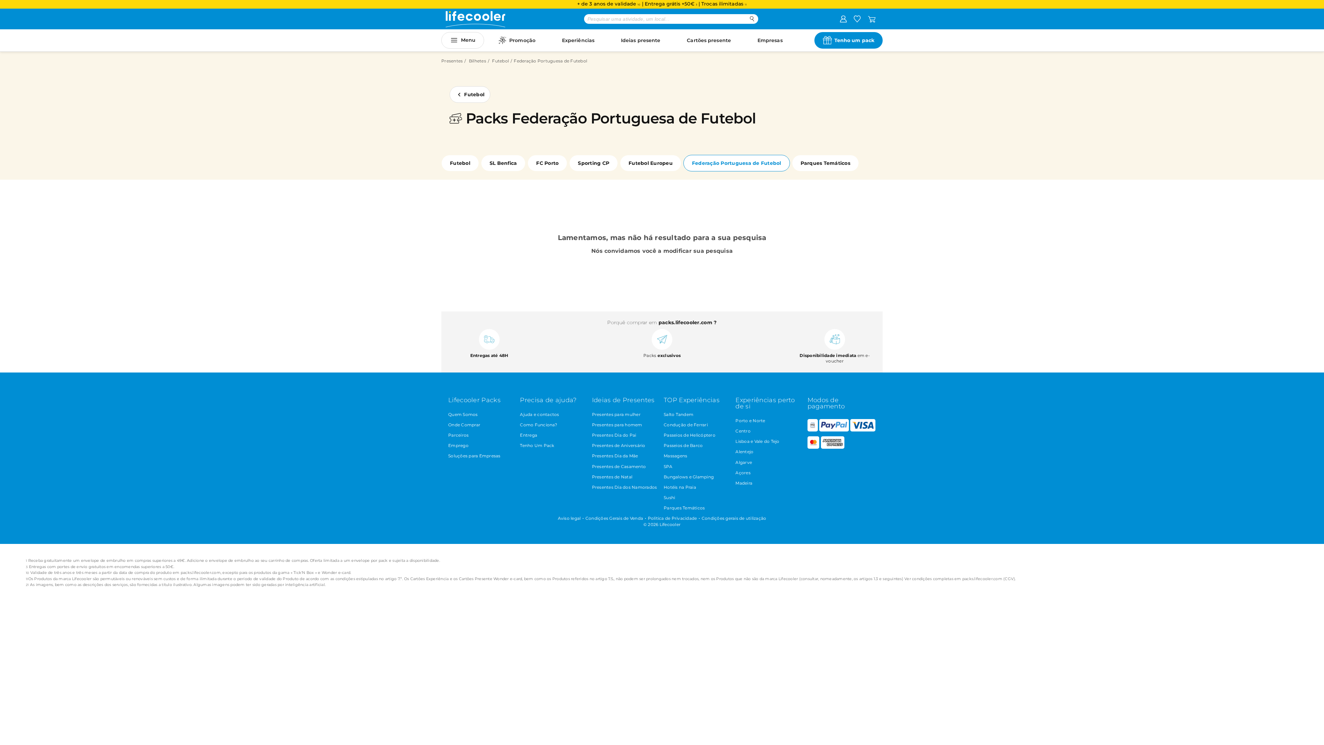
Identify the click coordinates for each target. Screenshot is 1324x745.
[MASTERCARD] (814, 447)
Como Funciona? (538, 424)
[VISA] (862, 430)
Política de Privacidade (672, 518)
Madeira (743, 483)
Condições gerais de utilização (734, 518)
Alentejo (744, 451)
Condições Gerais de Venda (614, 518)
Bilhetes (477, 60)
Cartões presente (709, 40)
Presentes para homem (617, 424)
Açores (743, 472)
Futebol (500, 60)
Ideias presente (641, 40)
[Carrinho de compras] (872, 19)
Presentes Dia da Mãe (615, 455)
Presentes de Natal (612, 476)
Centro (743, 431)
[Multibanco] (813, 430)
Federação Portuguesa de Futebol (736, 163)
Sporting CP (593, 163)
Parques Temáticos (825, 163)
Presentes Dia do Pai (614, 435)
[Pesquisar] (752, 18)
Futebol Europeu (651, 163)
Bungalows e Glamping (689, 476)
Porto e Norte (750, 420)
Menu (468, 40)
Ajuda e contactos (539, 414)
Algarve (743, 462)
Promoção (522, 40)
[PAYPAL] (834, 430)
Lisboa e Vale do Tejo (757, 441)
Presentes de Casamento (619, 466)
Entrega (528, 435)
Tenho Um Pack (537, 445)
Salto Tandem (678, 414)
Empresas (770, 40)
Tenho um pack (854, 40)
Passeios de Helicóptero (689, 435)
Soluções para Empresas (474, 455)
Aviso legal (569, 518)
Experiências (578, 40)
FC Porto (547, 163)
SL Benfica (503, 163)
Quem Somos (463, 414)
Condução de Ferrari (686, 424)
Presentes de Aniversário (618, 445)
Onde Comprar (464, 424)
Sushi (669, 497)
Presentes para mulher (616, 414)
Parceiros (458, 435)
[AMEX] (832, 447)
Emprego (458, 445)
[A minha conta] (843, 19)
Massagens (675, 455)
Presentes (452, 60)
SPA (668, 466)
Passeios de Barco (683, 445)
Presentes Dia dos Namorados (624, 487)
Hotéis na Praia (680, 487)
